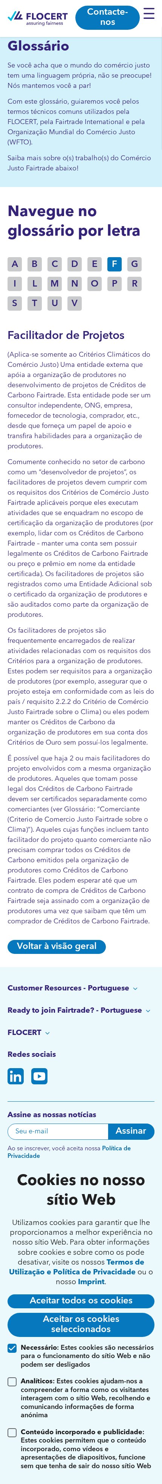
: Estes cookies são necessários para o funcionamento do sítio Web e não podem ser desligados (87, 1356)
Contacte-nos (107, 17)
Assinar (131, 1131)
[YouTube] (39, 1077)
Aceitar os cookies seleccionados (81, 1324)
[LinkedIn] (16, 1077)
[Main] (38, 18)
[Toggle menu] (151, 13)
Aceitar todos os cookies (81, 1301)
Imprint (91, 1282)
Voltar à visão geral (56, 946)
